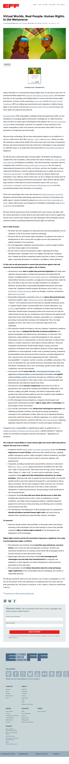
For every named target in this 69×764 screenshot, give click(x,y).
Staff (23, 702)
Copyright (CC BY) (8, 754)
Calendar (24, 689)
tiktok (59, 674)
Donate (63, 4)
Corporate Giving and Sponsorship (12, 739)
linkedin (52, 674)
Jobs (23, 700)
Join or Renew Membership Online (11, 729)
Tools (58, 4)
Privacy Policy (42, 754)
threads (66, 674)
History (24, 695)
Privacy (8, 713)
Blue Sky (30, 674)
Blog (23, 711)
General (8, 689)
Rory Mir (31, 23)
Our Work (45, 4)
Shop (7, 741)
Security (8, 693)
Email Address (10, 623)
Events (23, 715)
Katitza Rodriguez (11, 23)
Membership (9, 695)
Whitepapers (25, 719)
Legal (7, 691)
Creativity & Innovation (12, 715)
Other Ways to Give (11, 744)
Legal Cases (25, 717)
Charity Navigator (33, 679)
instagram (23, 674)
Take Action (52, 4)
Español (7, 64)
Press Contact (42, 711)
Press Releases (26, 713)
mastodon (9, 674)
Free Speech (9, 711)
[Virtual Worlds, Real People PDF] (34, 84)
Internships (25, 698)
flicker (44, 674)
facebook (16, 674)
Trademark (23, 754)
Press (7, 698)
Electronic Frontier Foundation (11, 6)
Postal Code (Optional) (13, 616)
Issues (39, 4)
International (9, 719)
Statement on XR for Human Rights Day (19, 593)
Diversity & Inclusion (27, 704)
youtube (37, 674)
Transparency (10, 717)
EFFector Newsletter (27, 722)
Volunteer (24, 691)
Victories (24, 693)
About (35, 4)
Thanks (56, 754)
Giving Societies (10, 736)
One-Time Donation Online (11, 733)
